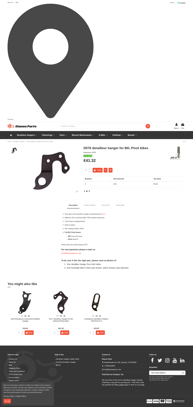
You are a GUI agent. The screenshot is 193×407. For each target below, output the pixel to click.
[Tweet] (87, 191)
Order (99, 170)
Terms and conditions (17, 371)
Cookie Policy (21, 396)
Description (73, 205)
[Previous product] (184, 141)
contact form (123, 385)
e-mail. (142, 385)
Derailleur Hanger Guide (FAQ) (67, 359)
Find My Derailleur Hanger (66, 362)
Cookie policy (14, 380)
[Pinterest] (89, 191)
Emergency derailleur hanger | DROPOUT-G (96, 320)
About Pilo (106, 205)
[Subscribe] (182, 373)
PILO (103, 214)
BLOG (58, 365)
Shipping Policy (14, 368)
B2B (17, 2)
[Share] (84, 191)
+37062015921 (109, 366)
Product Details (89, 205)
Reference (87, 152)
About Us (11, 2)
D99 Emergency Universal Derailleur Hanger (25, 320)
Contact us (13, 359)
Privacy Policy (9, 396)
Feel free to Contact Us (112, 374)
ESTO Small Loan (15, 374)
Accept (7, 401)
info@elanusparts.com (71, 253)
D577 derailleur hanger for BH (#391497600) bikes (61, 320)
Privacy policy (14, 377)
